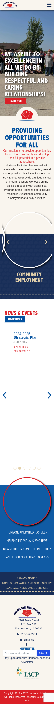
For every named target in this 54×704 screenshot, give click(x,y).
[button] (7, 242)
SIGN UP (43, 653)
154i (27, 700)
